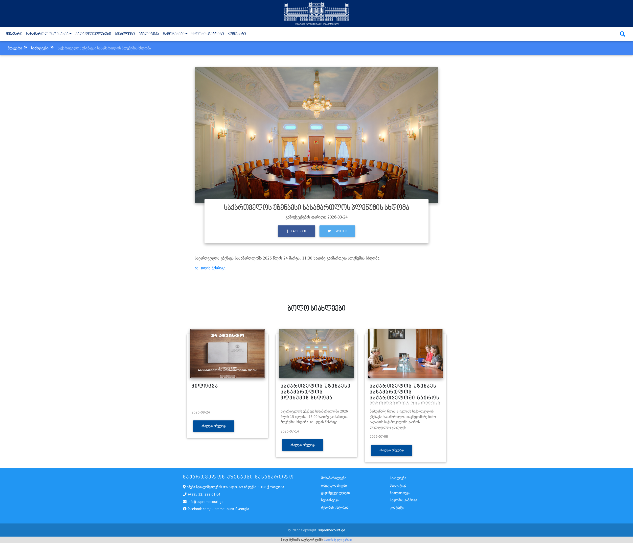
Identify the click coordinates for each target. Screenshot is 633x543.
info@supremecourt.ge (205, 501)
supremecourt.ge (331, 530)
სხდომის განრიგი (207, 34)
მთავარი (15, 34)
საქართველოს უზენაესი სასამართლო (317, 24)
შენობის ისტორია (334, 507)
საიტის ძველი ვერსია (338, 539)
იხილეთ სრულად (214, 426)
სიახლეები (125, 34)
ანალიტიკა (149, 34)
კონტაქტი (237, 34)
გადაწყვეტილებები (93, 34)
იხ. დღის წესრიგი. (210, 268)
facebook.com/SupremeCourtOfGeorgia (217, 509)
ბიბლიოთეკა (399, 493)
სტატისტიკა (330, 500)
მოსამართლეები (333, 478)
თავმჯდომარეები (334, 485)
